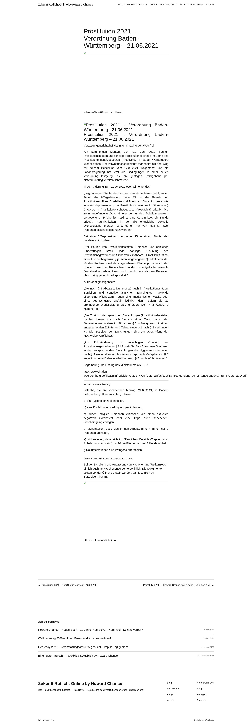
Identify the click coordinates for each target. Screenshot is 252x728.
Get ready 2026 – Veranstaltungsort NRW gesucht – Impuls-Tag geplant (83, 647)
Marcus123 (98, 112)
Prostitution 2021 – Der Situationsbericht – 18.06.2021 (70, 585)
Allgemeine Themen (114, 112)
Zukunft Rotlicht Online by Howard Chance (65, 4)
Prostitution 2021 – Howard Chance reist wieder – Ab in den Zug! (176, 585)
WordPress (209, 720)
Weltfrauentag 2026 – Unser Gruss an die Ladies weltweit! (74, 638)
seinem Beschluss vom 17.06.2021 (114, 168)
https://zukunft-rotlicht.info (100, 540)
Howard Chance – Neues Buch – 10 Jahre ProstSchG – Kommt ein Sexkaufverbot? (90, 629)
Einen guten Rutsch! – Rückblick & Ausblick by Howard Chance (78, 655)
